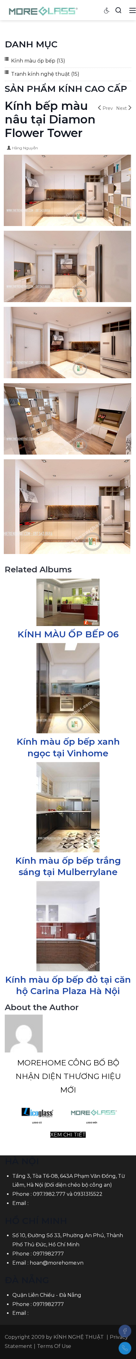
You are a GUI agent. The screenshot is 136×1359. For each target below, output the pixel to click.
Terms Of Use (54, 1346)
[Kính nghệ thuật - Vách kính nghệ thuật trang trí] (44, 9)
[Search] (118, 10)
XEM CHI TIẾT (68, 1135)
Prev (107, 108)
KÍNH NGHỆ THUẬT (78, 1337)
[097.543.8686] (125, 1348)
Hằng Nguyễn (25, 148)
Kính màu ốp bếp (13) (38, 61)
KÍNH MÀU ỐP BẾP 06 (68, 634)
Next (121, 108)
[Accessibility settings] (107, 10)
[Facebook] (125, 1331)
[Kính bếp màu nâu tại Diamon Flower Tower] (67, 191)
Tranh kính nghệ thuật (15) (45, 74)
